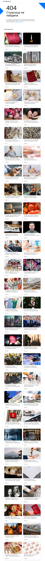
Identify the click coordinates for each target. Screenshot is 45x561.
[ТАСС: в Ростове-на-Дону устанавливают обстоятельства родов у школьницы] (13, 136)
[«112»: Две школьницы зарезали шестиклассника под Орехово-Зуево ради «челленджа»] (32, 41)
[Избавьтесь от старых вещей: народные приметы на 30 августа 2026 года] (32, 437)
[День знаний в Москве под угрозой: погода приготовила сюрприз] (32, 305)
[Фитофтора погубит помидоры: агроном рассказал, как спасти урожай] (32, 211)
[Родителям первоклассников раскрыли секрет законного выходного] (32, 324)
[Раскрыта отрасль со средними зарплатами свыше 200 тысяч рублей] (32, 136)
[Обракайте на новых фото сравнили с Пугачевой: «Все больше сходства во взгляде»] (13, 494)
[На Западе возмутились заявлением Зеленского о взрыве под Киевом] (32, 230)
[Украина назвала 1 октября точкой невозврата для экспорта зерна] (13, 79)
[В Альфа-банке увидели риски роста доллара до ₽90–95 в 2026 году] (13, 419)
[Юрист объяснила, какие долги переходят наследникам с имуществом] (32, 173)
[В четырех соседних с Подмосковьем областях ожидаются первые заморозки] (13, 362)
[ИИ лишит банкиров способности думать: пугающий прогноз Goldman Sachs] (13, 324)
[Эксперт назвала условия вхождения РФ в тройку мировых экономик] (13, 437)
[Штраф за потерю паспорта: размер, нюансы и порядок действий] (32, 192)
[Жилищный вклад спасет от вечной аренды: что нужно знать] (32, 456)
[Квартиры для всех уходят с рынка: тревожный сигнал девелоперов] (32, 60)
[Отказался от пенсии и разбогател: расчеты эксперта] (32, 79)
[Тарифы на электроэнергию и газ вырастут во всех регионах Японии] (13, 456)
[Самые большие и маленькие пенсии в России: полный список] (13, 41)
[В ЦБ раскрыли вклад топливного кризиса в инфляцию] (32, 381)
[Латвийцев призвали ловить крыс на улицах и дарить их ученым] (13, 192)
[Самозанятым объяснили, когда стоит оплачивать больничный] (32, 400)
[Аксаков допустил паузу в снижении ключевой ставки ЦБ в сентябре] (13, 400)
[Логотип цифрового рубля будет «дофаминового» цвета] (32, 268)
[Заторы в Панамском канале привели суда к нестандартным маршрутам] (32, 532)
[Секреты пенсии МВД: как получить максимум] (13, 98)
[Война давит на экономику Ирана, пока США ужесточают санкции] (13, 475)
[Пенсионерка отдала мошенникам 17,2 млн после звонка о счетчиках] (32, 155)
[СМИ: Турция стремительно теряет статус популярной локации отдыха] (32, 513)
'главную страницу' (19, 21)
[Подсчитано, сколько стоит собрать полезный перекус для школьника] (13, 551)
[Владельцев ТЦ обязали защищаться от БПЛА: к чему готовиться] (32, 287)
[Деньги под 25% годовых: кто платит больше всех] (32, 551)
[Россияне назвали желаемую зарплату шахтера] (13, 532)
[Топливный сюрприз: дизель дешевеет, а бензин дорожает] (32, 343)
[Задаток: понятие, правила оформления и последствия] (13, 230)
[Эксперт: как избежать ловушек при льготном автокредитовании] (32, 419)
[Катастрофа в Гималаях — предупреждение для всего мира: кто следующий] (13, 60)
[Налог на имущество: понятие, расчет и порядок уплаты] (13, 268)
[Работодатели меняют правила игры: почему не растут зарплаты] (13, 155)
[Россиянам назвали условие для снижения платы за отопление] (32, 494)
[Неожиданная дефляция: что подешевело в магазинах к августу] (13, 287)
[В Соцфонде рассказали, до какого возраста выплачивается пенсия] (32, 117)
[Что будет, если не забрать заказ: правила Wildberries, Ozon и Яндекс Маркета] (13, 211)
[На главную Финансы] (8, 1)
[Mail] (4, 1)
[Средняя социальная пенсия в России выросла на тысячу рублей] (13, 173)
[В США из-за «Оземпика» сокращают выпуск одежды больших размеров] (13, 305)
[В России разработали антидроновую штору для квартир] (32, 475)
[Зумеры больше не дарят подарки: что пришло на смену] (13, 249)
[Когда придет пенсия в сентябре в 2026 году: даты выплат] (32, 98)
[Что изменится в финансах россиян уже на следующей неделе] (32, 362)
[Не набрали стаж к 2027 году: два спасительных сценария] (13, 343)
